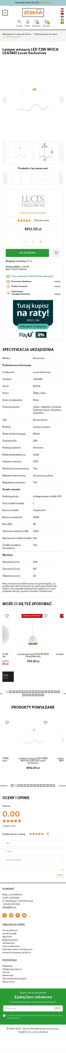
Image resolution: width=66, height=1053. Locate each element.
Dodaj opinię (43, 220)
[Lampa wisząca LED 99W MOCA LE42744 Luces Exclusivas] (21, 178)
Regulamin (7, 966)
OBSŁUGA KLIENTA (13, 925)
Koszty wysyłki (9, 934)
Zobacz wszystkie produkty (33, 213)
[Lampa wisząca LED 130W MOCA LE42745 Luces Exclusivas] (45, 178)
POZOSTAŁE (9, 960)
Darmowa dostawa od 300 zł (16, 953)
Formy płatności (10, 930)
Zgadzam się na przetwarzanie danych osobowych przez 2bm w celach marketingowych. (35, 1017)
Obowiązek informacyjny (14, 979)
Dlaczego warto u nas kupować (17, 949)
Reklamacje (7, 976)
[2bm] (33, 12)
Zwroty (5, 972)
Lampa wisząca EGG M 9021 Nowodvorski (33, 655)
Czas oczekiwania (11, 946)
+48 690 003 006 (11, 904)
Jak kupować (8, 943)
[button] (4, 152)
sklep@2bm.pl (9, 907)
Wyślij (60, 875)
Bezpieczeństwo (10, 940)
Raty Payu (7, 937)
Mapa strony (8, 982)
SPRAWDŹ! (45, 3)
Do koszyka (27, 253)
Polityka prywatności (12, 969)
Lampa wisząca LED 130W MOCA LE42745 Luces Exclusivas (33, 760)
